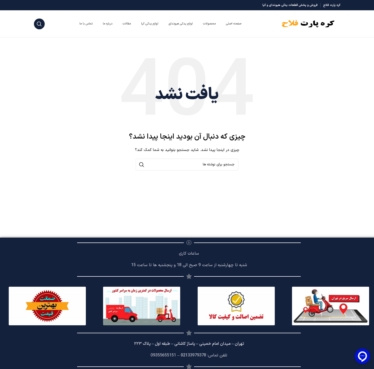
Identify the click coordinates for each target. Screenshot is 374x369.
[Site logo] (308, 23)
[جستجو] (39, 24)
